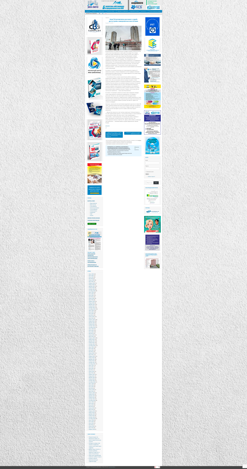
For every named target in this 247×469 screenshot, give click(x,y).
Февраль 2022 (92, 356)
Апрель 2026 (91, 280)
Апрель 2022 (91, 353)
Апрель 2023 (91, 334)
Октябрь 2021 (92, 362)
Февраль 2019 (92, 411)
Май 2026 (91, 278)
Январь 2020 (91, 394)
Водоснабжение (93, 203)
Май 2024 (91, 315)
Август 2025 (91, 292)
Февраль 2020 (92, 392)
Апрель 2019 (91, 407)
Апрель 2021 (91, 371)
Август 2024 (91, 310)
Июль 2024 (91, 312)
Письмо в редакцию (123, 11)
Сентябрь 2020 (92, 382)
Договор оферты (112, 466)
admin (107, 22)
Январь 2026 (91, 284)
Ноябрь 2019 (91, 397)
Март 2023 (91, 336)
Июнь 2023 (91, 331)
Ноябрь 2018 (91, 415)
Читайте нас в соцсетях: (91, 13)
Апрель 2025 (91, 298)
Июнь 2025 (91, 295)
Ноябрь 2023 (91, 324)
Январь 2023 (91, 339)
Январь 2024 (91, 321)
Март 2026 (91, 281)
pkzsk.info (107, 125)
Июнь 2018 (91, 423)
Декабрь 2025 (92, 286)
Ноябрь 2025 (91, 287)
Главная (88, 11)
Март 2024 (91, 318)
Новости (94, 11)
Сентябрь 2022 (92, 345)
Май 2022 (91, 351)
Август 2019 (91, 401)
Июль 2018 (91, 421)
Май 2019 (91, 406)
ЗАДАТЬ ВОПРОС (92, 223)
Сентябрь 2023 (92, 327)
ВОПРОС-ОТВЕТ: (91, 200)
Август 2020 (91, 383)
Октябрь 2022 (92, 344)
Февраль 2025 (92, 301)
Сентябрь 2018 (92, 418)
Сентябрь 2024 (92, 309)
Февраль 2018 (92, 429)
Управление (92, 212)
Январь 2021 (91, 376)
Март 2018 (91, 427)
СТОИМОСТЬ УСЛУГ (94, 193)
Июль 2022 (91, 348)
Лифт (91, 213)
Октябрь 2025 (92, 289)
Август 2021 (91, 365)
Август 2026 (91, 274)
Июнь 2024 (91, 313)
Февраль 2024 (92, 319)
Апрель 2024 (91, 316)
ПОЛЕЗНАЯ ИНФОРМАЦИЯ (93, 220)
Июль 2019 (91, 403)
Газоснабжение (93, 206)
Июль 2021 (91, 366)
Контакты (143, 11)
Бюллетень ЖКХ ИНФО (97, 466)
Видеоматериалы (134, 11)
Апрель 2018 (91, 426)
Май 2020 (91, 388)
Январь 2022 (91, 357)
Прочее (91, 215)
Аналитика (101, 11)
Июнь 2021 (91, 368)
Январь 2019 (91, 412)
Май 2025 (91, 296)
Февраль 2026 (92, 283)
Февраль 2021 (92, 374)
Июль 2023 (91, 330)
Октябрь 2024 (92, 307)
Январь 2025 (91, 302)
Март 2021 (91, 372)
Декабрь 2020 (92, 377)
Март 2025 (91, 299)
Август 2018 (91, 420)
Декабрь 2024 (92, 304)
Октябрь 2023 (92, 325)
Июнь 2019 (91, 404)
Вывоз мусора (93, 204)
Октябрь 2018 (92, 417)
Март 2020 (91, 391)
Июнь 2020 (91, 386)
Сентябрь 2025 (92, 290)
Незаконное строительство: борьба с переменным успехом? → (133, 133)
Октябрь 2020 (92, 380)
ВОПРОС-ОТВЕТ (110, 11)
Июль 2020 (91, 385)
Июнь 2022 (91, 350)
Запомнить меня (150, 171)
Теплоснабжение (93, 209)
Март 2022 (91, 354)
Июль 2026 (91, 275)
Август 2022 (91, 347)
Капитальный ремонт (94, 207)
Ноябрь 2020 (91, 379)
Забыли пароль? (151, 176)
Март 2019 (91, 409)
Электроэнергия (93, 210)
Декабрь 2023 (92, 322)
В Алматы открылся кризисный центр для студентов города (93, 460)
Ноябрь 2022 (91, 342)
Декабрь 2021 (92, 359)
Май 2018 (91, 424)
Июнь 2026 (91, 277)
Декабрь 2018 (92, 414)
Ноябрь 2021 (91, 360)
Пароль (147, 165)
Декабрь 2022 (92, 340)
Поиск (156, 182)
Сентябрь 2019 (92, 400)
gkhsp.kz (139, 140)
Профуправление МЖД (154, 11)
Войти (147, 174)
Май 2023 (91, 333)
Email (146, 160)
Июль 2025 (91, 293)
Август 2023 (91, 328)
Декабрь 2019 (92, 395)
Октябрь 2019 (92, 398)
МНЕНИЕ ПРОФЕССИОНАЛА (94, 218)
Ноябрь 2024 (91, 306)
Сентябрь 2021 (92, 363)
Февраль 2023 (92, 337)
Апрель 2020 (91, 389)
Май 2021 (91, 369)
